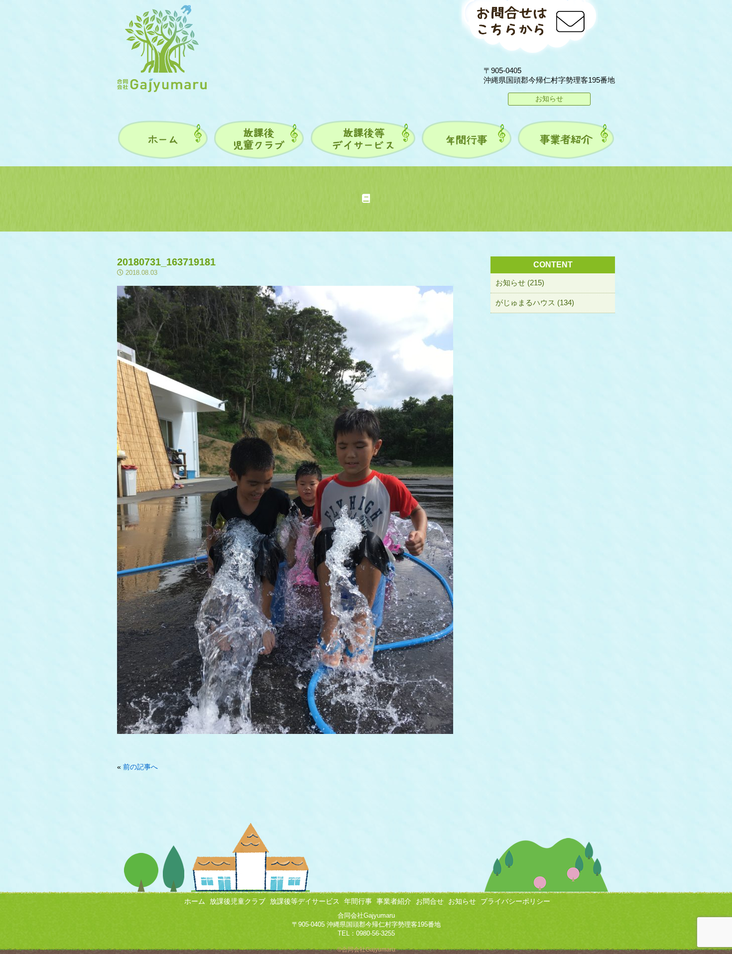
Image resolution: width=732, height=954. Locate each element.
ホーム (194, 901)
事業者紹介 (393, 901)
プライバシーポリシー (515, 901)
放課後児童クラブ (237, 901)
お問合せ (430, 901)
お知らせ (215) (519, 282)
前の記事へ (140, 767)
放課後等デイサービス (305, 901)
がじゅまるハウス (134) (534, 302)
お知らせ (549, 99)
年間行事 (358, 901)
